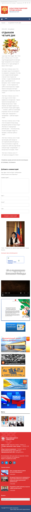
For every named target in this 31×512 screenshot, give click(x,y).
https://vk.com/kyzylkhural (27, 2)
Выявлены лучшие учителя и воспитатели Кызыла (15, 160)
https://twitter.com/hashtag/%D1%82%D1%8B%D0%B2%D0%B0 (25, 2)
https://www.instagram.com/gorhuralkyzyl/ (29, 2)
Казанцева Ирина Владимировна (9, 253)
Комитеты (19, 3)
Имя (2, 195)
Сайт (2, 208)
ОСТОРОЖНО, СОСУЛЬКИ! (8, 162)
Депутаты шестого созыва (9, 3)
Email (3, 202)
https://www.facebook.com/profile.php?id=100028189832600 (23, 2)
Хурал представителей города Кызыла (20, 509)
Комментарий (5, 177)
